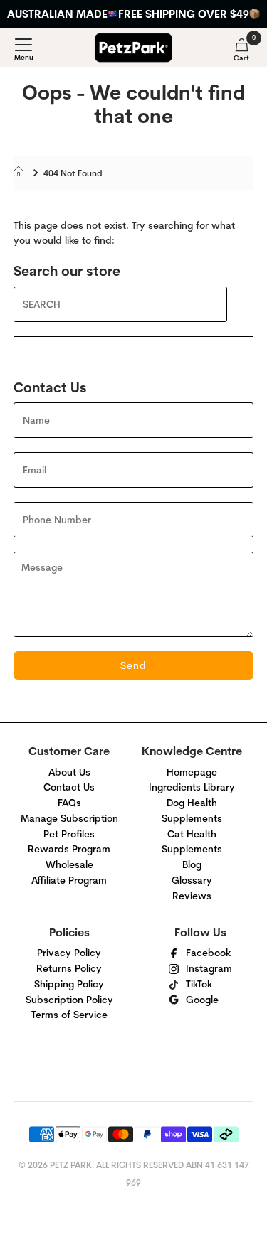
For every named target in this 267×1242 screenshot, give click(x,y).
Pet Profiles (69, 834)
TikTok (199, 984)
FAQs (69, 802)
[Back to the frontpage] (22, 173)
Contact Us (69, 787)
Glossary (192, 880)
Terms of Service (69, 1014)
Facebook (208, 952)
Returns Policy (69, 968)
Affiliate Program (69, 880)
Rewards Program (69, 848)
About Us (69, 772)
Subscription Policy (69, 999)
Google (202, 999)
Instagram (209, 968)
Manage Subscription (69, 818)
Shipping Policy (69, 984)
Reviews (191, 895)
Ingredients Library (192, 787)
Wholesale (69, 864)
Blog (191, 864)
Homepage (192, 772)
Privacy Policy (69, 952)
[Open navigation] (24, 49)
